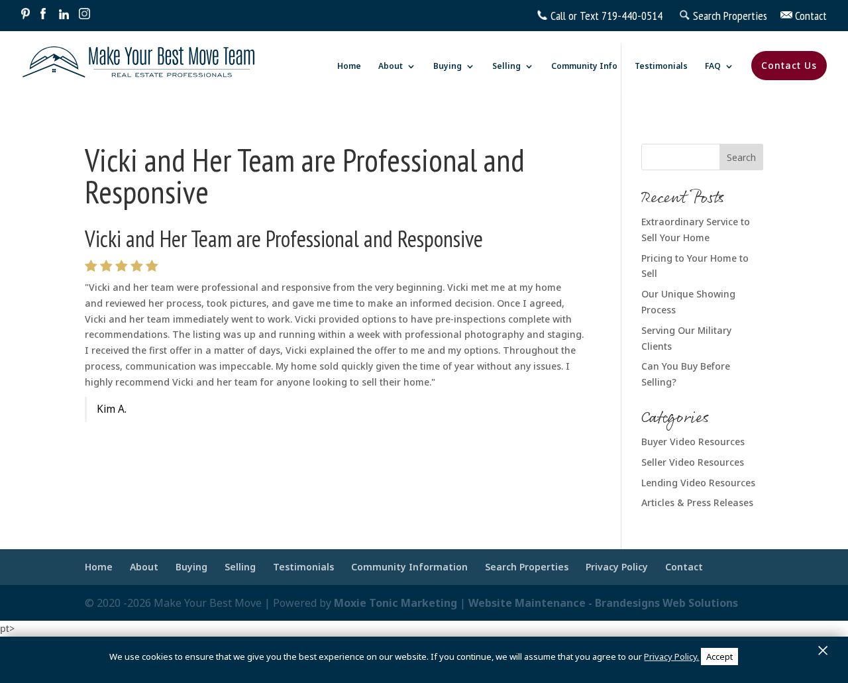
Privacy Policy (617, 566)
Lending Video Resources (698, 482)
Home (349, 67)
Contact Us (789, 65)
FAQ (713, 67)
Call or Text (575, 15)
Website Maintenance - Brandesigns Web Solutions (603, 603)
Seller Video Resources (692, 462)
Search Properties (526, 566)
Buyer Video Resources (693, 441)
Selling (506, 67)
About (390, 67)
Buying (447, 67)
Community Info (584, 67)
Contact (684, 566)
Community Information (409, 566)
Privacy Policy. (671, 656)
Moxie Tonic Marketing (395, 603)
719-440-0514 (632, 15)
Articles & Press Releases (697, 502)
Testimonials (661, 67)
